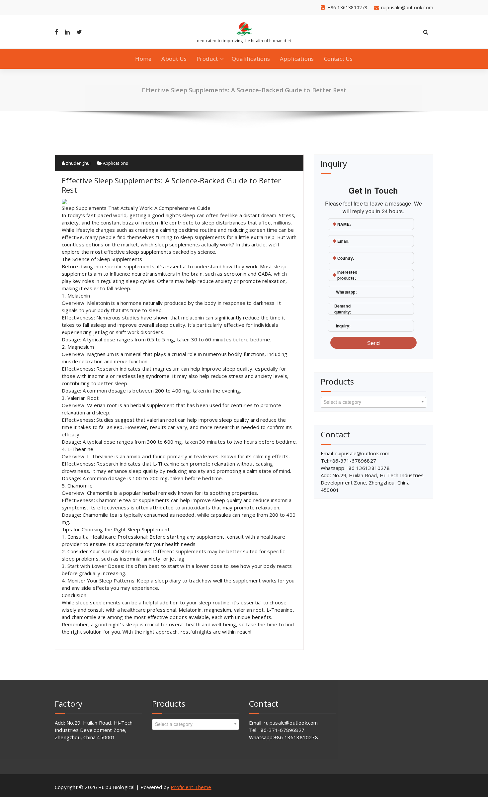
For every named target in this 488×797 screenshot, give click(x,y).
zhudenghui (78, 163)
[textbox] (373, 401)
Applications (297, 58)
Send (373, 343)
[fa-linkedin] (67, 32)
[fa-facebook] (56, 32)
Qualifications (251, 58)
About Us (174, 58)
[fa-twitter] (79, 32)
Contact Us (338, 58)
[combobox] (373, 402)
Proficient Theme (191, 787)
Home (143, 58)
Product (207, 58)
